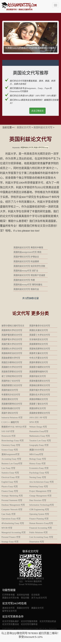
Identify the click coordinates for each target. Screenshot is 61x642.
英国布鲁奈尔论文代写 (39, 326)
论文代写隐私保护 (10, 621)
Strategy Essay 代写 (10, 542)
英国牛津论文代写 (9, 413)
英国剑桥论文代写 (37, 408)
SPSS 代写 (34, 422)
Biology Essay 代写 (37, 459)
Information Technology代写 (41, 505)
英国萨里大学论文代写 (11, 339)
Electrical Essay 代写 (10, 477)
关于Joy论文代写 (39, 597)
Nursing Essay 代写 (37, 477)
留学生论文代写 (9, 611)
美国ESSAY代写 (36, 450)
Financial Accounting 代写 (40, 528)
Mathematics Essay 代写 (39, 436)
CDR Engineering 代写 (39, 509)
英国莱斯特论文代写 (38, 344)
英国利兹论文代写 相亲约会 (26, 289)
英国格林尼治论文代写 (11, 353)
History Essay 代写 (37, 463)
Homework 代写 (8, 436)
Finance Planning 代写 (39, 519)
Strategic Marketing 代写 (12, 496)
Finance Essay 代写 (9, 491)
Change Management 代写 (40, 496)
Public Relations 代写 (38, 532)
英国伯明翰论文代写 (38, 399)
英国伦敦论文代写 (9, 399)
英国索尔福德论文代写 (39, 367)
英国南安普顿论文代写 (39, 413)
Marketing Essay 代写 (38, 486)
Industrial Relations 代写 (12, 417)
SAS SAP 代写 (7, 431)
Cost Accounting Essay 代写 (41, 537)
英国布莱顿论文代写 (38, 362)
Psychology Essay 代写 (39, 473)
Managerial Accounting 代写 (13, 532)
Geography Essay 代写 (39, 445)
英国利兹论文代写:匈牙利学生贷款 (29, 266)
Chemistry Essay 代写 (10, 445)
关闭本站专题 (23, 595)
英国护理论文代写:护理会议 (26, 256)
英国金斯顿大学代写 (10, 358)
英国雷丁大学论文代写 (39, 335)
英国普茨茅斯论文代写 (11, 372)
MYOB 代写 (6, 528)
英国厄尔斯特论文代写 (11, 362)
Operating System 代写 (39, 514)
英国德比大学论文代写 (11, 349)
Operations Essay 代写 (11, 519)
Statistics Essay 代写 (10, 473)
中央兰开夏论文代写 (38, 358)
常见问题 (25, 597)
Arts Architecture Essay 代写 (41, 482)
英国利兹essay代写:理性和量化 (27, 284)
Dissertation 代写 (36, 542)
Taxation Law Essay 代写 (40, 440)
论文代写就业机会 (48, 621)
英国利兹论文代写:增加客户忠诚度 (29, 275)
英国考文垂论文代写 (38, 353)
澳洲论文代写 (8, 608)
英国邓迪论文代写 (37, 376)
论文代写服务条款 (29, 621)
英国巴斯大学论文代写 (11, 344)
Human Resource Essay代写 (41, 523)
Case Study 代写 (8, 514)
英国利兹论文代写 (42, 127)
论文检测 (35, 595)
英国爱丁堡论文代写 (38, 404)
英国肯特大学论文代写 (11, 330)
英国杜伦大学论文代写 (39, 395)
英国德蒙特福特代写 (38, 372)
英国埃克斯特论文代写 (39, 349)
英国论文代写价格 (10, 597)
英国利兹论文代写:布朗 (24, 280)
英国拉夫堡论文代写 (38, 330)
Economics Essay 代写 (39, 468)
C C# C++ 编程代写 (10, 422)
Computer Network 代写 (11, 509)
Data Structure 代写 (37, 500)
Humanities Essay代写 (38, 431)
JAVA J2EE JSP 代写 (38, 417)
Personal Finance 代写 (10, 537)
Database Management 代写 (13, 505)
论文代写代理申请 (29, 624)
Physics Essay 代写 (9, 486)
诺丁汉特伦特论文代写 (11, 376)
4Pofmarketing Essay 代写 (12, 523)
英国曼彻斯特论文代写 (11, 404)
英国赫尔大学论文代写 (11, 367)
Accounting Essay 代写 (11, 459)
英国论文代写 (24, 127)
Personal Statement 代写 (11, 500)
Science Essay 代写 (9, 450)
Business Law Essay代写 (11, 463)
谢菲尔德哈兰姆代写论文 (12, 326)
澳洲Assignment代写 (10, 454)
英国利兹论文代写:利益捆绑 (26, 261)
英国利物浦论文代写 (10, 408)
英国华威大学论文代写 (39, 390)
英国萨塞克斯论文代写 (11, 335)
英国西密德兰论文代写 (11, 385)
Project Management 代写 (40, 491)
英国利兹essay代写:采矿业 (25, 270)
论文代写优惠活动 (10, 624)
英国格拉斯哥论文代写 (39, 385)
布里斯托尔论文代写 (10, 395)
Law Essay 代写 (8, 468)
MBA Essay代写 (36, 454)
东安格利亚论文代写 (38, 339)
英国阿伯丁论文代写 (10, 381)
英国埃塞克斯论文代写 (39, 381)
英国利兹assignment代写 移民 (27, 252)
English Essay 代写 (9, 482)
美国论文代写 (37, 608)
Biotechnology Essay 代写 (12, 440)
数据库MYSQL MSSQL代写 (14, 427)
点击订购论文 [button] (37, 111)
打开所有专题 (8, 595)
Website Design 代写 (38, 427)
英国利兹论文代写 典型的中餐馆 (28, 247)
